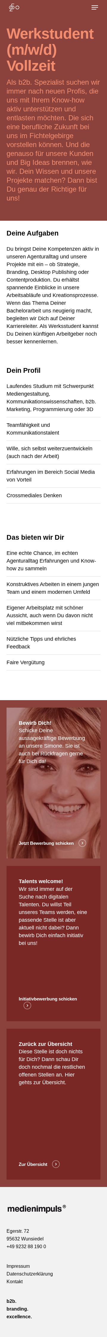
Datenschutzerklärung (30, 1273)
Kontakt (15, 1281)
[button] (95, 7)
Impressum (18, 1266)
